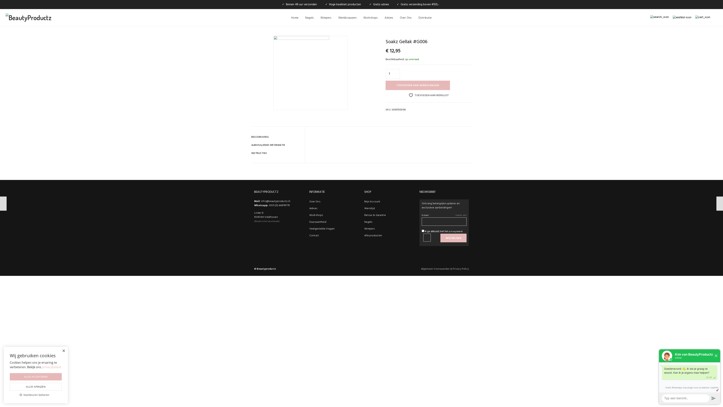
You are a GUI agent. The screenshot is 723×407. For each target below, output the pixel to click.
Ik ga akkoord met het (443, 231)
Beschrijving (260, 137)
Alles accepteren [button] (36, 376)
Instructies (259, 153)
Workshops (370, 18)
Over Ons (406, 18)
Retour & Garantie (375, 215)
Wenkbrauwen (347, 18)
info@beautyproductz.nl (275, 201)
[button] (36, 395)
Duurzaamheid (317, 222)
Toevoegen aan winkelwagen (418, 85)
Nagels (309, 18)
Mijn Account (372, 202)
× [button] (63, 351)
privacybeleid (456, 231)
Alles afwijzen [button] (36, 386)
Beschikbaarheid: (395, 59)
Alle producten (373, 235)
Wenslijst (369, 208)
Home (294, 18)
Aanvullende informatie (268, 145)
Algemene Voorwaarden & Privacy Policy (445, 269)
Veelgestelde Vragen (322, 229)
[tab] (276, 137)
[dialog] (36, 375)
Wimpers (325, 18)
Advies (389, 18)
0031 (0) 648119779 (279, 205)
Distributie (425, 18)
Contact (314, 235)
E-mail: (426, 215)
